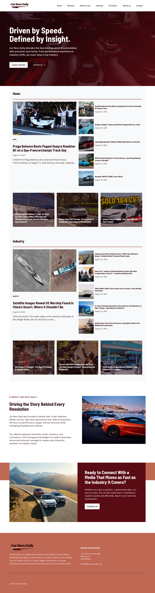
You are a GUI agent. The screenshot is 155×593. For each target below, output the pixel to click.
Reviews (70, 5)
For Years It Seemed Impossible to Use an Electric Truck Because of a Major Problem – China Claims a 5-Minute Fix (118, 307)
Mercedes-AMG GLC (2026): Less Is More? (109, 176)
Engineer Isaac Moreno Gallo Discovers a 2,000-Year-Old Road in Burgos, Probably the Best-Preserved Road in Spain (116, 255)
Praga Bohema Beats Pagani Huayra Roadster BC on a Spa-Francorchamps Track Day (44, 148)
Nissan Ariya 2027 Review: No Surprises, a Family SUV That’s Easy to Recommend (76, 220)
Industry (99, 5)
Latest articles (18, 64)
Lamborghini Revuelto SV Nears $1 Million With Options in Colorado (117, 142)
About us (127, 5)
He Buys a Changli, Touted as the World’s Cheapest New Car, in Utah (117, 125)
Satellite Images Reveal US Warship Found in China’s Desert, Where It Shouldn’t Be (43, 305)
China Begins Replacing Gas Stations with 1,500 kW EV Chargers (120, 368)
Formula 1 (113, 5)
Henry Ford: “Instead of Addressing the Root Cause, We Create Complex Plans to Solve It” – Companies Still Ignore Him (116, 272)
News (59, 5)
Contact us (92, 506)
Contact (139, 5)
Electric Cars (85, 5)
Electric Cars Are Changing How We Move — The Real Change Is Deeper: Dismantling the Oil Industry (77, 367)
